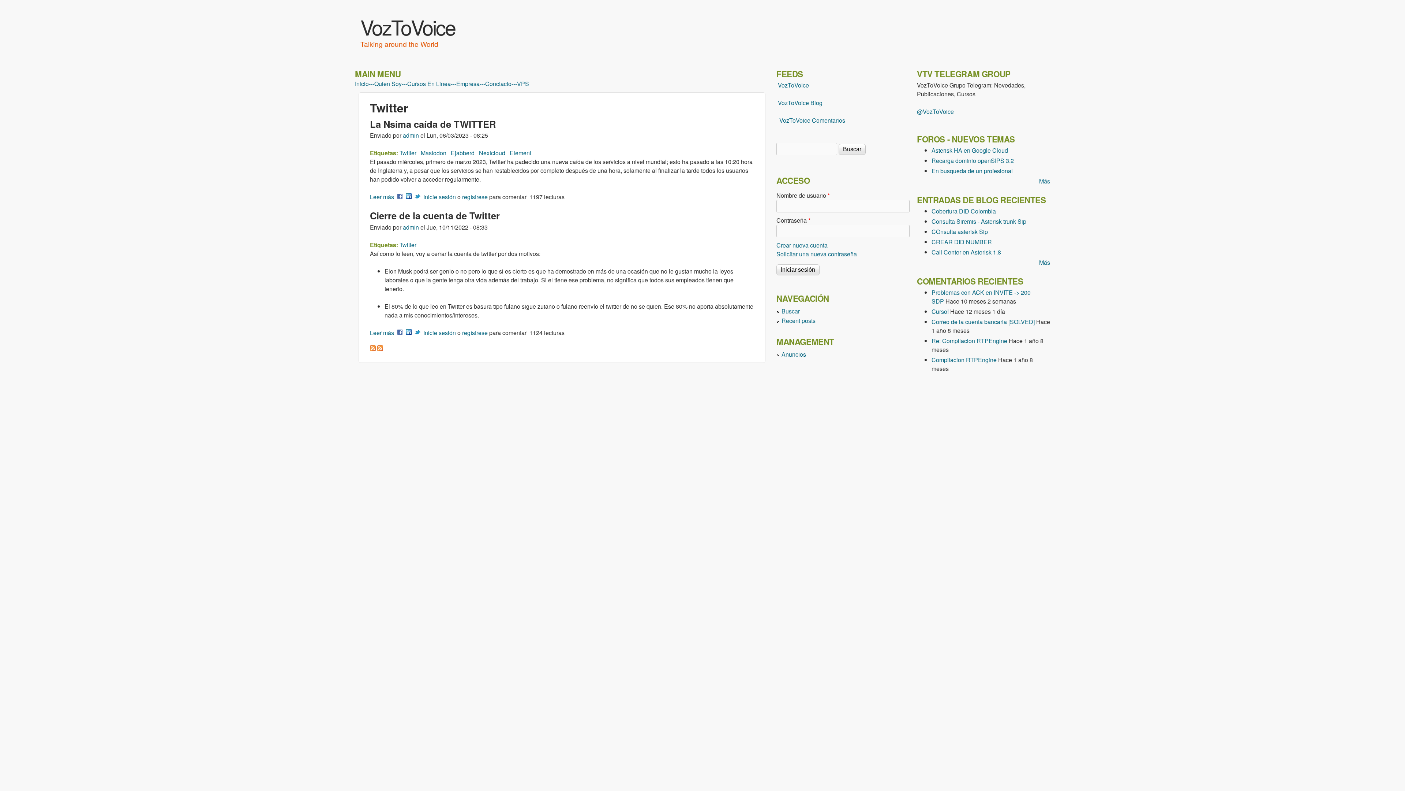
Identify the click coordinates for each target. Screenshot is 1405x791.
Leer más (382, 197)
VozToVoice (407, 26)
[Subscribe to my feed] (777, 103)
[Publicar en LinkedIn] (409, 197)
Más (1044, 181)
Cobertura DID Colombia (964, 211)
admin (411, 135)
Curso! (940, 311)
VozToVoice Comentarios (812, 120)
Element (520, 153)
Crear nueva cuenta (802, 245)
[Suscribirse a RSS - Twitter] (373, 349)
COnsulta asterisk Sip (960, 231)
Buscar (791, 311)
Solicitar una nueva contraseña (816, 254)
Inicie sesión (439, 197)
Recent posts (799, 320)
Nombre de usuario (803, 195)
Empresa (468, 84)
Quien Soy (388, 84)
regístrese (475, 197)
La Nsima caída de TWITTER (433, 124)
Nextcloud (492, 153)
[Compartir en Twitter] (417, 197)
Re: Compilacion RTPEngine (969, 341)
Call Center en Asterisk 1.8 (966, 252)
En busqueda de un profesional (972, 171)
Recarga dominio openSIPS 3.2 (973, 160)
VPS (523, 84)
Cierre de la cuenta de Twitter (435, 215)
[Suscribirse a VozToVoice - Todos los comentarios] (380, 349)
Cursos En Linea (429, 84)
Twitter (408, 153)
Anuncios (794, 354)
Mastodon (433, 153)
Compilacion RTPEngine (964, 360)
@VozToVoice (935, 111)
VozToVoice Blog (800, 103)
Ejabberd (463, 153)
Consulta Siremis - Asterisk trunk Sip (979, 221)
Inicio (362, 84)
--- (371, 84)
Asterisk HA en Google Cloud (970, 150)
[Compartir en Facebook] (400, 197)
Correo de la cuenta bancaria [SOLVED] (983, 321)
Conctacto (498, 84)
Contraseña (793, 220)
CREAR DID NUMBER (962, 242)
